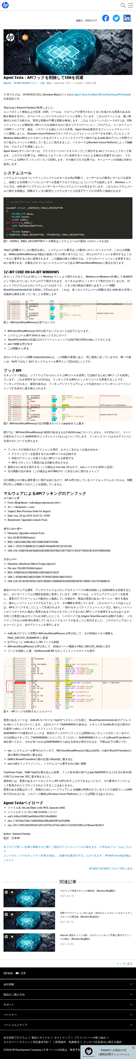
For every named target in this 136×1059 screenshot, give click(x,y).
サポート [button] (9, 1004)
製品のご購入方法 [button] (14, 994)
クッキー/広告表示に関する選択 (102, 1041)
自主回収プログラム (15, 1037)
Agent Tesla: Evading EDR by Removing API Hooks (101, 94)
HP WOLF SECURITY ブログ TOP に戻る (110, 868)
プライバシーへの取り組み (90, 1037)
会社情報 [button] (9, 984)
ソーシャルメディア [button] (15, 1024)
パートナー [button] (10, 1014)
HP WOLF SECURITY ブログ (25, 83)
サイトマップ (62, 1037)
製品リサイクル (41, 1037)
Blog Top (7, 83)
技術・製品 (46, 83)
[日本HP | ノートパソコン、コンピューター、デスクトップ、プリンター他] (5, 5)
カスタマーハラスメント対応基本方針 (26, 1041)
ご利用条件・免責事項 (66, 1041)
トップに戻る (124, 963)
